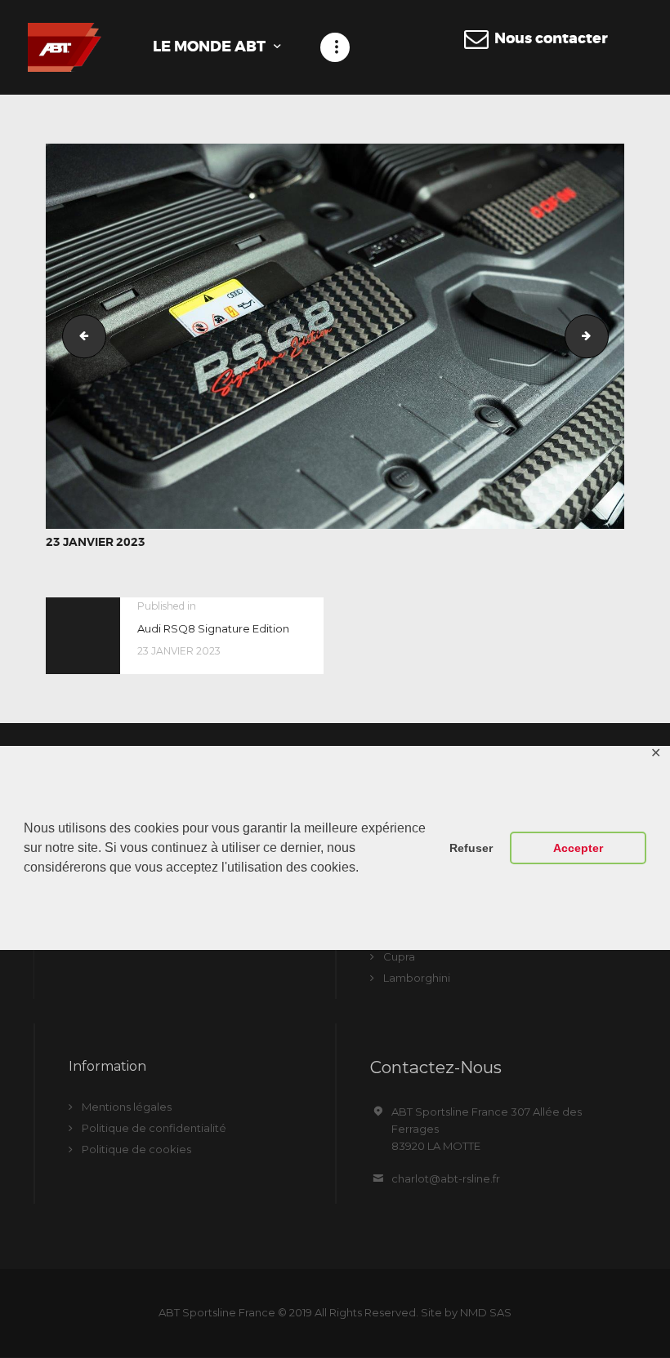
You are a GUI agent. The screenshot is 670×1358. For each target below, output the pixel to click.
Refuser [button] (471, 847)
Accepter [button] (578, 847)
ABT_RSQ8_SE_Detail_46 (603, 336)
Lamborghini (416, 977)
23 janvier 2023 (95, 542)
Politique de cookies (136, 1149)
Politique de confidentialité (154, 1127)
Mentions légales (127, 1106)
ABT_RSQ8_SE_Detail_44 (79, 336)
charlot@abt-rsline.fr (445, 1178)
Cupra (399, 956)
